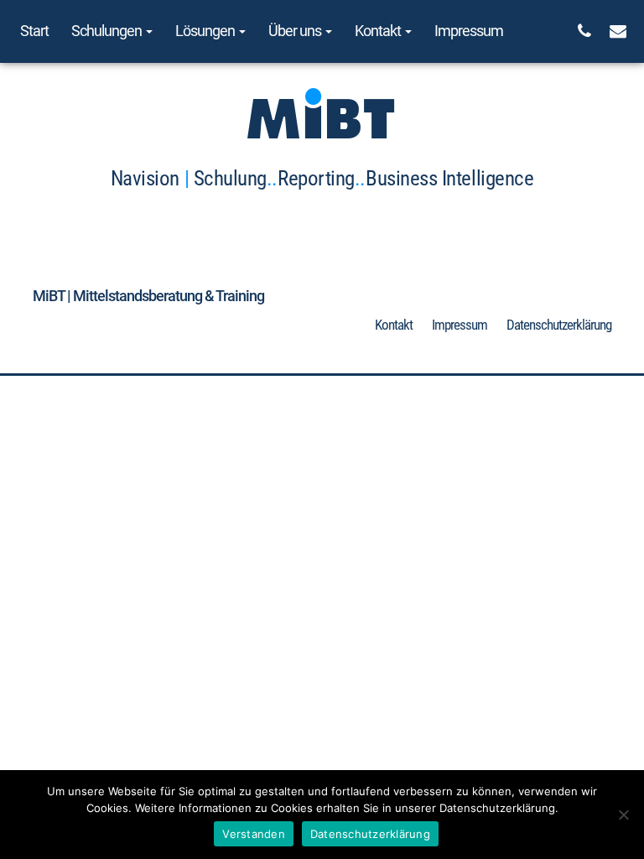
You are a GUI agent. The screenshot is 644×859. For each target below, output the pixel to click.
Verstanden (253, 834)
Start (34, 30)
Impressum (468, 30)
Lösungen (206, 30)
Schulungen (107, 30)
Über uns (296, 30)
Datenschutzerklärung (558, 324)
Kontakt (379, 30)
